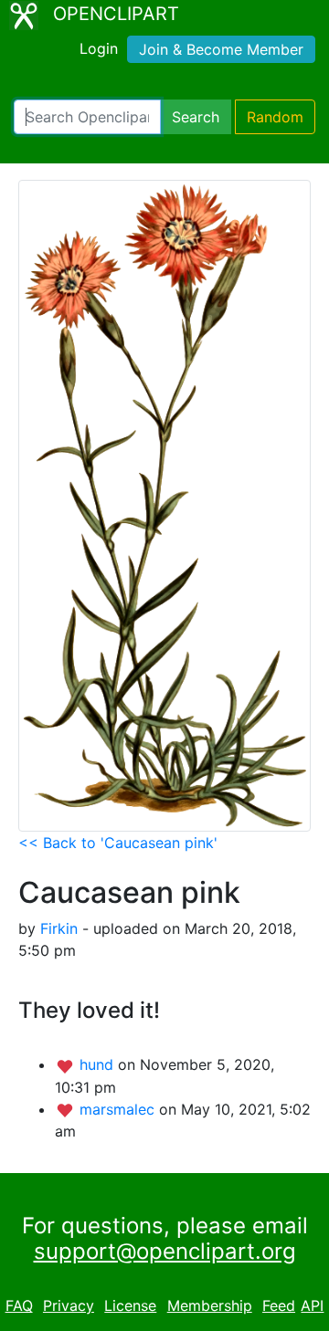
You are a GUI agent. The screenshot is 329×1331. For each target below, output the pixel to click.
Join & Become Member (221, 49)
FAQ (19, 1305)
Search (195, 117)
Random (275, 117)
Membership (209, 1305)
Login (99, 48)
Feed (278, 1305)
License (130, 1305)
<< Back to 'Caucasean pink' (118, 842)
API (312, 1305)
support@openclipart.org (165, 1251)
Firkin (59, 928)
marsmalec (119, 1109)
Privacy (68, 1305)
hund (99, 1064)
